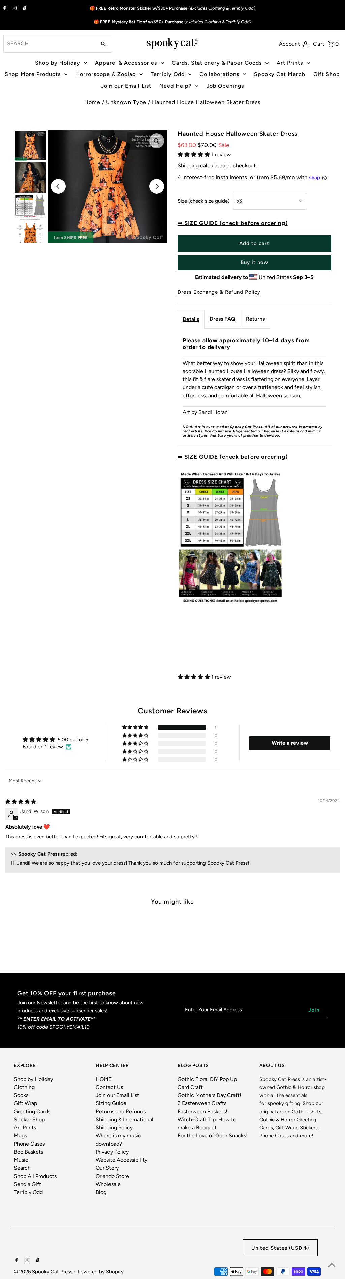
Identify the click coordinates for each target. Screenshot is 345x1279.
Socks (21, 1095)
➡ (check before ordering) (233, 223)
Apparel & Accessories (126, 63)
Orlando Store (112, 1176)
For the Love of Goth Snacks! (213, 1135)
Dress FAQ (223, 319)
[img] (20, 802)
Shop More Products (33, 74)
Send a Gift (27, 1184)
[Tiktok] (23, 8)
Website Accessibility (121, 1160)
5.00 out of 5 (73, 740)
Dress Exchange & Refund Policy (219, 292)
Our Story (107, 1168)
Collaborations (219, 74)
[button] (194, 154)
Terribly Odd (168, 74)
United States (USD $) (280, 1248)
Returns (255, 319)
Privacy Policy (112, 1152)
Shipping (188, 165)
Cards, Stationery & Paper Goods (217, 63)
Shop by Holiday (57, 63)
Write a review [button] (290, 743)
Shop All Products (35, 1176)
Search (22, 1168)
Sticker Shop (29, 1119)
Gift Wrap (25, 1103)
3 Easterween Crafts (202, 1103)
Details (191, 319)
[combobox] (49, 43)
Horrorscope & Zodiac (105, 74)
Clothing (24, 1087)
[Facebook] (4, 8)
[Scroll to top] (331, 1265)
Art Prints (290, 63)
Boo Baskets (28, 1152)
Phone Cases (29, 1144)
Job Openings (225, 86)
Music (21, 1160)
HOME (104, 1079)
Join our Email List (126, 86)
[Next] (156, 186)
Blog (101, 1192)
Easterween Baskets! (202, 1111)
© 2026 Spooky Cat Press (44, 1272)
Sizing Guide (111, 1103)
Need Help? (175, 86)
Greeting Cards (32, 1111)
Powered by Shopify (100, 1272)
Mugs (20, 1135)
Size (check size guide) (203, 201)
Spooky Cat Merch (279, 74)
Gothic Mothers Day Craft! (209, 1095)
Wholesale (108, 1184)
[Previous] (58, 186)
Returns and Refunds (121, 1111)
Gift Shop (326, 74)
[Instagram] (13, 8)
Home (92, 102)
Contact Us (109, 1087)
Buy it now (254, 262)
